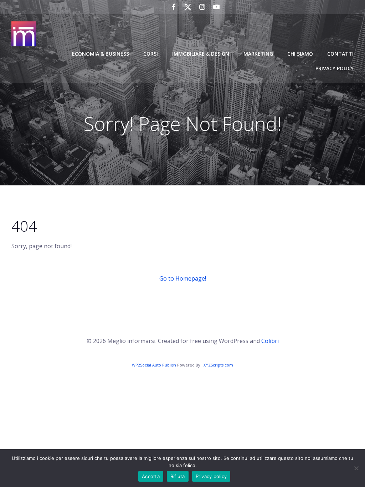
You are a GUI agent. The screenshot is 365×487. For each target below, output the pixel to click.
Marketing (258, 53)
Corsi (150, 53)
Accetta (151, 476)
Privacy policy (211, 476)
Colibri (270, 341)
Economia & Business (100, 53)
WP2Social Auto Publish (154, 365)
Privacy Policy (334, 68)
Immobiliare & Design (200, 53)
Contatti (340, 53)
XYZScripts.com (218, 365)
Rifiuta (177, 476)
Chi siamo (300, 53)
